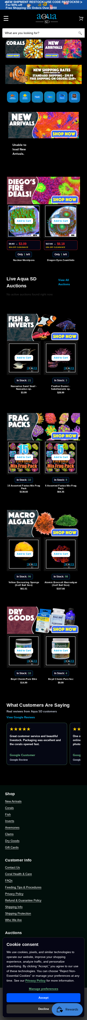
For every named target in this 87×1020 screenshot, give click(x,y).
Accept (43, 997)
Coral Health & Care (18, 874)
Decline (43, 1008)
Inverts (9, 821)
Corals (9, 807)
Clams (9, 834)
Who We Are (13, 920)
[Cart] (81, 18)
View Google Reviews (21, 717)
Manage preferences (43, 988)
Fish (8, 814)
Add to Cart (24, 221)
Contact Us (12, 867)
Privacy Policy (14, 893)
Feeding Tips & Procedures (23, 887)
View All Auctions (64, 282)
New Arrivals (13, 801)
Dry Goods (12, 840)
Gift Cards (12, 847)
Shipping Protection (18, 913)
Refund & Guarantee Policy (23, 900)
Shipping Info (14, 907)
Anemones (12, 827)
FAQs (8, 880)
